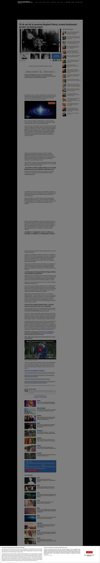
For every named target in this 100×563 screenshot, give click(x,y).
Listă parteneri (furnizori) (48, 555)
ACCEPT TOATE (89, 552)
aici (31, 557)
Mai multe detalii (20, 551)
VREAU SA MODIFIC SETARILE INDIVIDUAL (89, 555)
